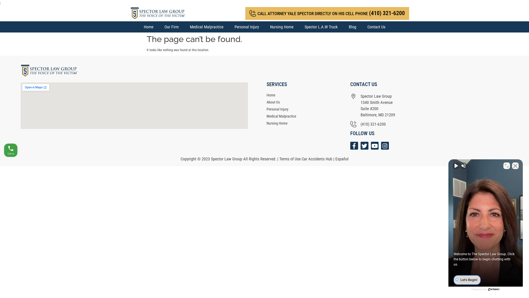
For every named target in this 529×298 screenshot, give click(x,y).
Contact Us (376, 26)
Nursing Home (281, 26)
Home (148, 26)
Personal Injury (247, 26)
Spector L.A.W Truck (321, 26)
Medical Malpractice (206, 26)
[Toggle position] (506, 165)
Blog (352, 26)
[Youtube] (375, 146)
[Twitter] (364, 146)
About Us (273, 102)
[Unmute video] (456, 165)
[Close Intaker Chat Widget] (515, 165)
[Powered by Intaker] (494, 289)
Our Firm (171, 26)
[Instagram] (385, 146)
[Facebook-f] (354, 146)
